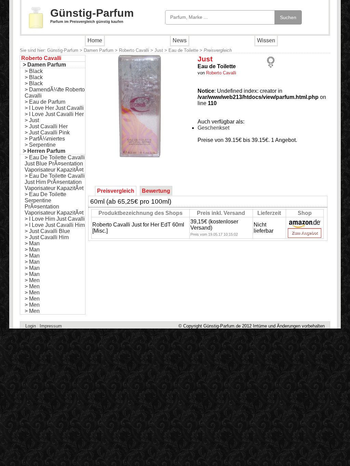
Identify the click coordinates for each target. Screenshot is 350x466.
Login (30, 326)
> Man (32, 243)
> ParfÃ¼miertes (45, 139)
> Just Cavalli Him (47, 237)
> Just (32, 120)
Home (95, 40)
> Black (34, 71)
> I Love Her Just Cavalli (54, 108)
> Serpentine (40, 145)
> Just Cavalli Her (46, 126)
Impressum (51, 326)
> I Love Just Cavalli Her (54, 114)
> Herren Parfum (44, 151)
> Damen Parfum (44, 65)
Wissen (266, 40)
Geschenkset (213, 128)
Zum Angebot (305, 233)
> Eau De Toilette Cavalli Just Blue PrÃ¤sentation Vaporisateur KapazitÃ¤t (55, 164)
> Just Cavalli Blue (47, 231)
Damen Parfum (98, 50)
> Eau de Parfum (45, 102)
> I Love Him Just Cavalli (55, 219)
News (180, 40)
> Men (32, 280)
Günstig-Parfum (92, 13)
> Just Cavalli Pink (47, 132)
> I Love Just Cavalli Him (55, 225)
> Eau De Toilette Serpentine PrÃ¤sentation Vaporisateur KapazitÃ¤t (54, 203)
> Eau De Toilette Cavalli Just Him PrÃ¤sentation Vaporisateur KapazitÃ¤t (55, 182)
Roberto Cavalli (134, 50)
